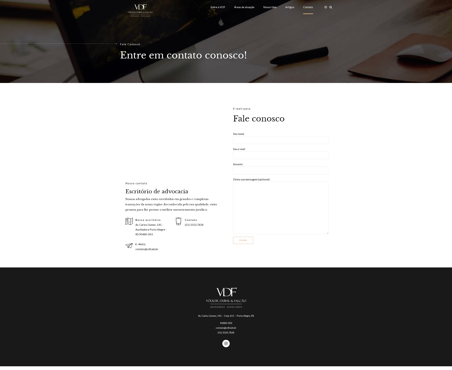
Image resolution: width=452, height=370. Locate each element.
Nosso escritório (148, 220)
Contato (308, 7)
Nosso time (269, 7)
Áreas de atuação (244, 7)
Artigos (289, 7)
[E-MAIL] (129, 246)
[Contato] (178, 221)
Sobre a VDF (217, 7)
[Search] (330, 7)
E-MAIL (140, 244)
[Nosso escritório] (129, 221)
